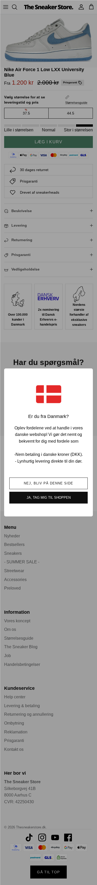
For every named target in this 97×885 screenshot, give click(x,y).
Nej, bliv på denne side (48, 483)
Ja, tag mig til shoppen (49, 498)
